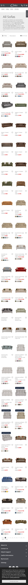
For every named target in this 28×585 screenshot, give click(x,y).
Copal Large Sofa (19, 297)
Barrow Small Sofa (5, 92)
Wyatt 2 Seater (4, 191)
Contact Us (27, 13)
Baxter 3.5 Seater (19, 172)
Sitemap (3, 562)
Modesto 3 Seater (5, 508)
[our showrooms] (24, 5)
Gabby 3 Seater (5, 152)
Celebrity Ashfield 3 (6, 379)
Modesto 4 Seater (19, 487)
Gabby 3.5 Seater (19, 113)
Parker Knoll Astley (19, 254)
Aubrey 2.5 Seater (5, 211)
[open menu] (1, 5)
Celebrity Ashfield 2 (20, 356)
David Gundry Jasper (6, 337)
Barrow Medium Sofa (6, 72)
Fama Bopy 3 (5, 487)
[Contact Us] (22, 5)
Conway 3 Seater (19, 508)
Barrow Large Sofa (19, 72)
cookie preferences (14, 577)
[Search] (3, 5)
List (26, 35)
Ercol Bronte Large (5, 233)
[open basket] (26, 5)
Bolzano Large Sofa (5, 112)
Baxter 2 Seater (18, 152)
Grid (23, 35)
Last (7, 539)
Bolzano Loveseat (19, 92)
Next (3, 539)
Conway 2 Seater (5, 529)
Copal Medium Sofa (5, 297)
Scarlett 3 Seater (5, 468)
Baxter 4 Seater (5, 133)
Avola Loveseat (4, 51)
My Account (4, 559)
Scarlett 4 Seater (19, 445)
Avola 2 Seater (18, 52)
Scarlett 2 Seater (19, 468)
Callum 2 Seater (18, 191)
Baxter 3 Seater (18, 133)
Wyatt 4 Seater (4, 172)
